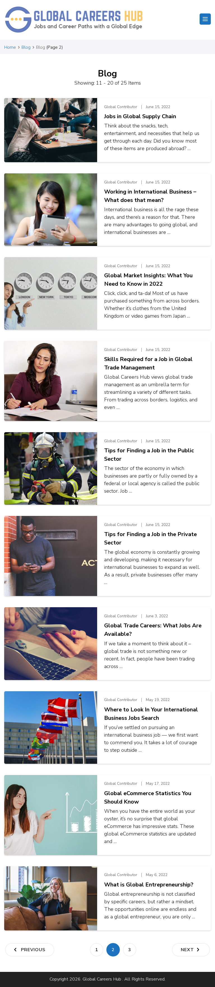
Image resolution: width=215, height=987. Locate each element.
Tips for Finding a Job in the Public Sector (149, 455)
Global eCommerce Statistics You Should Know (147, 798)
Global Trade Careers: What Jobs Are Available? (153, 630)
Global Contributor (120, 107)
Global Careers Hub (102, 979)
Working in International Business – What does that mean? (150, 196)
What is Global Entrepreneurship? (148, 884)
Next (187, 950)
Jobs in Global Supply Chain (140, 116)
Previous (33, 950)
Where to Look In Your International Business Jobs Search (151, 714)
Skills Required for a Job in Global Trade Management (148, 363)
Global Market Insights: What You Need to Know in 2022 (148, 280)
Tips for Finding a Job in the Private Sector (150, 538)
